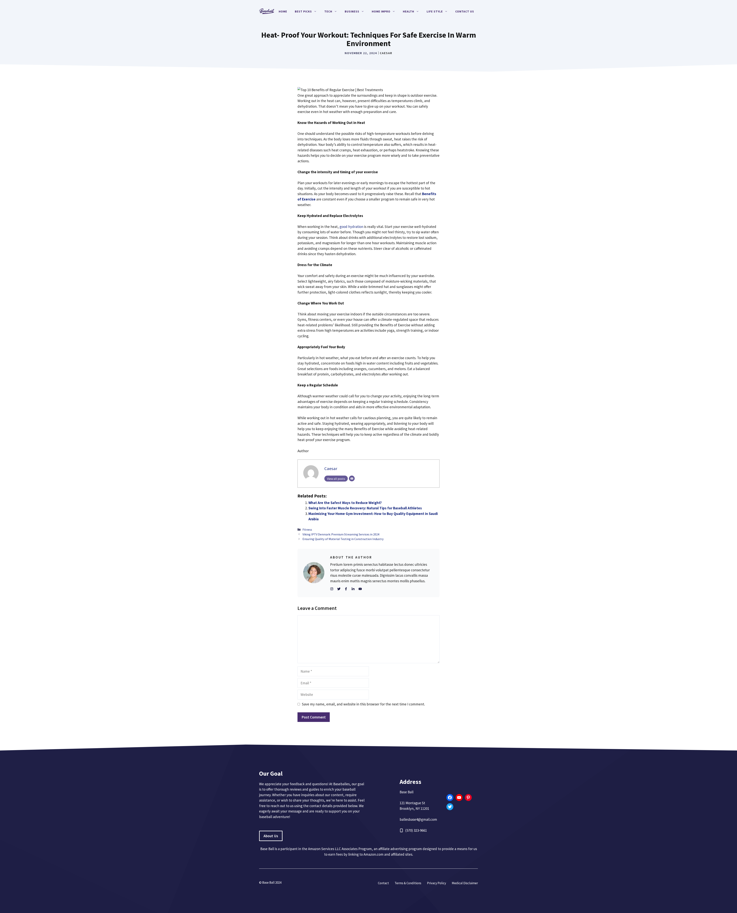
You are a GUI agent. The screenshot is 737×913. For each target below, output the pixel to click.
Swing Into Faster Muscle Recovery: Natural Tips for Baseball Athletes (365, 508)
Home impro (381, 11)
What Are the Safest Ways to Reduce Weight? (345, 502)
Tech (328, 11)
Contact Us (464, 11)
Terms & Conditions (408, 883)
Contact (383, 883)
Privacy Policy (436, 883)
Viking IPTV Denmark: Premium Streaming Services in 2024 (340, 534)
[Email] (352, 478)
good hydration (351, 226)
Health (408, 11)
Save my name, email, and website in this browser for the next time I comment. (363, 704)
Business (352, 11)
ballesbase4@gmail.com (418, 819)
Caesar (386, 53)
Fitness (307, 529)
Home (283, 11)
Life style (435, 11)
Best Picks (303, 11)
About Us (271, 836)
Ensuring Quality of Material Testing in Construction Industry (343, 539)
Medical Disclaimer (465, 883)
